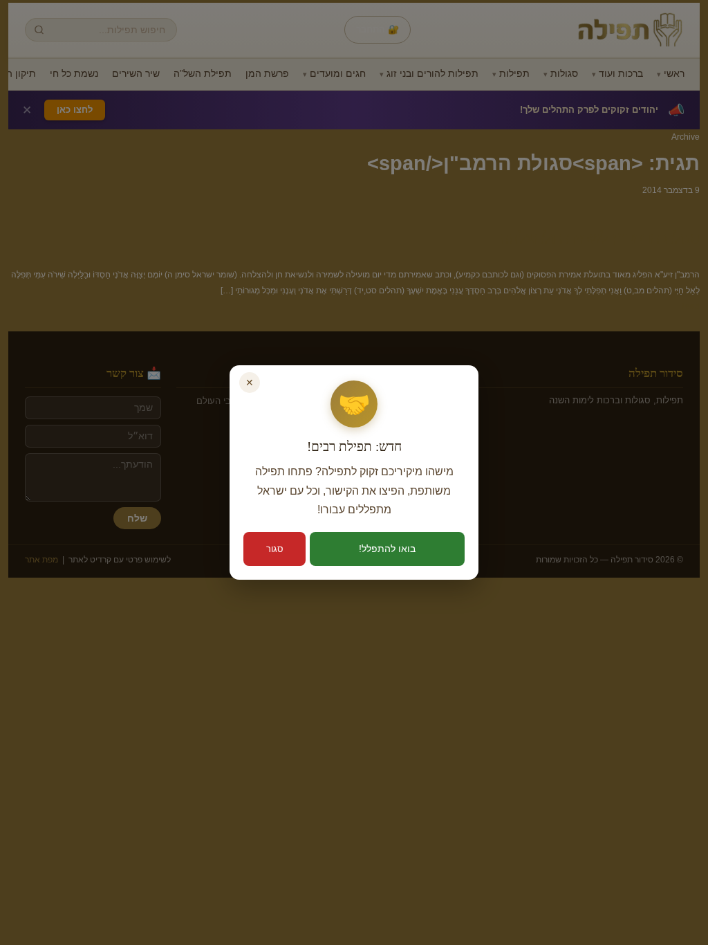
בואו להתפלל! (387, 548)
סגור (274, 549)
